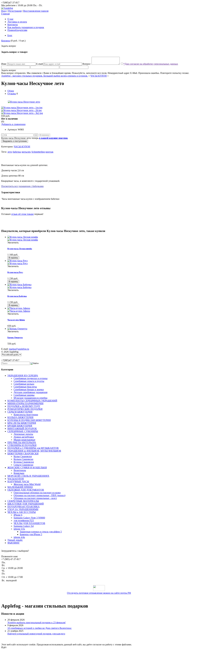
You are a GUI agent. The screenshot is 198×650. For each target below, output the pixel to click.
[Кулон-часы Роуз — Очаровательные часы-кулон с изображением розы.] (102, 262)
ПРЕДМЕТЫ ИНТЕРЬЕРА (21, 442)
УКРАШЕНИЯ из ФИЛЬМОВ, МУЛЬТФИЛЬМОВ (34, 450)
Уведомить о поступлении (14, 141)
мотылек (26, 152)
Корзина (5, 40)
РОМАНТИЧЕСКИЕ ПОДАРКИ (25, 409)
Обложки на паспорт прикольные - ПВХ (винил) (39, 495)
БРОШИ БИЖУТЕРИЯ (19, 425)
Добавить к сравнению (13, 124)
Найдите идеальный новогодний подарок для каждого (36, 633)
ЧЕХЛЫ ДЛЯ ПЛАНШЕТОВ (29, 523)
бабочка (17, 152)
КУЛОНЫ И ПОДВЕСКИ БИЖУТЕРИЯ (29, 420)
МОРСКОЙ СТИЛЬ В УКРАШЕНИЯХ (28, 476)
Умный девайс (15, 540)
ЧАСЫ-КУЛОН (98, 75)
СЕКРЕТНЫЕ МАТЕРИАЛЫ (23, 501)
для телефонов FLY (24, 520)
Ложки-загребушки (24, 437)
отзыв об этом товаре (22, 214)
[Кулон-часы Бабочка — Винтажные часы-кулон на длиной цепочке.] (102, 286)
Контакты (12, 24)
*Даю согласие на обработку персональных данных (150, 64)
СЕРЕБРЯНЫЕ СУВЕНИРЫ (22, 431)
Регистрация (15, 11)
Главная (5, 13)
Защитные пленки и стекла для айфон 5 (41, 531)
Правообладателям (17, 30)
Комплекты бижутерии (26, 414)
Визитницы (20, 470)
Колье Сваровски (23, 456)
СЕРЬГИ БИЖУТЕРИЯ (19, 411)
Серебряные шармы (24, 395)
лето (9, 152)
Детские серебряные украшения (30, 392)
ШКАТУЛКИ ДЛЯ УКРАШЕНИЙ (25, 503)
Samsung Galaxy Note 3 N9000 (29, 517)
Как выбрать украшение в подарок (25, 27)
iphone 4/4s (19, 537)
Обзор (10, 90)
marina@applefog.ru (19, 349)
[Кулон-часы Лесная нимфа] (102, 238)
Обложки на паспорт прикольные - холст (35, 498)
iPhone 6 (18, 515)
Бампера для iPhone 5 (31, 534)
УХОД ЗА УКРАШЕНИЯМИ (22, 509)
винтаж (49, 152)
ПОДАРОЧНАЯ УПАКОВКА (23, 506)
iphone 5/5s (19, 529)
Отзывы (11, 93)
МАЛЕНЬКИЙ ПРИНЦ (20, 487)
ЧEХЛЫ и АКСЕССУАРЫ (21, 512)
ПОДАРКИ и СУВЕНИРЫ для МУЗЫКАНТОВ (33, 448)
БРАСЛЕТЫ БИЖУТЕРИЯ (21, 423)
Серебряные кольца (24, 384)
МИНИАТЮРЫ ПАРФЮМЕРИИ (25, 403)
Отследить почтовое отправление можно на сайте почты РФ (99, 593)
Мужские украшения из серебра (30, 398)
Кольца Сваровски (23, 459)
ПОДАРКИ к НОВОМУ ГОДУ (23, 406)
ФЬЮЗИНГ (13, 542)
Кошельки (19, 473)
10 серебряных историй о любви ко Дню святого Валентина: (39, 628)
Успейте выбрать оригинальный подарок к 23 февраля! (36, 622)
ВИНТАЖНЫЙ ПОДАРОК (22, 428)
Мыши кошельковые (24, 439)
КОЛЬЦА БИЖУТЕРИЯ (20, 417)
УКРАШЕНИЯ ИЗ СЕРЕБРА (22, 375)
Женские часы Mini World (27, 484)
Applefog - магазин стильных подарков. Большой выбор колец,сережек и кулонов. (44, 75)
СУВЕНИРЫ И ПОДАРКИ (22, 445)
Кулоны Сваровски (24, 462)
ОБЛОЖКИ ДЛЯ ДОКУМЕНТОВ (25, 490)
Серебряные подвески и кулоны (30, 378)
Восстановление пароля (35, 11)
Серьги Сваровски (23, 464)
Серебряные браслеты (25, 386)
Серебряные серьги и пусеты (29, 381)
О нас (10, 19)
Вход (3, 11)
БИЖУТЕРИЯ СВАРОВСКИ (23, 453)
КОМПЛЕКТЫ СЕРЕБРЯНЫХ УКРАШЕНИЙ (32, 400)
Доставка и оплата (17, 21)
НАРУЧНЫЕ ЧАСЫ (18, 481)
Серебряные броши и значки (29, 389)
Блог (9, 35)
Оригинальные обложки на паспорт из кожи (37, 492)
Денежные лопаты (23, 434)
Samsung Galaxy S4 (24, 526)
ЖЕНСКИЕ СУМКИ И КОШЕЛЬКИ (27, 467)
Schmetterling (38, 152)
